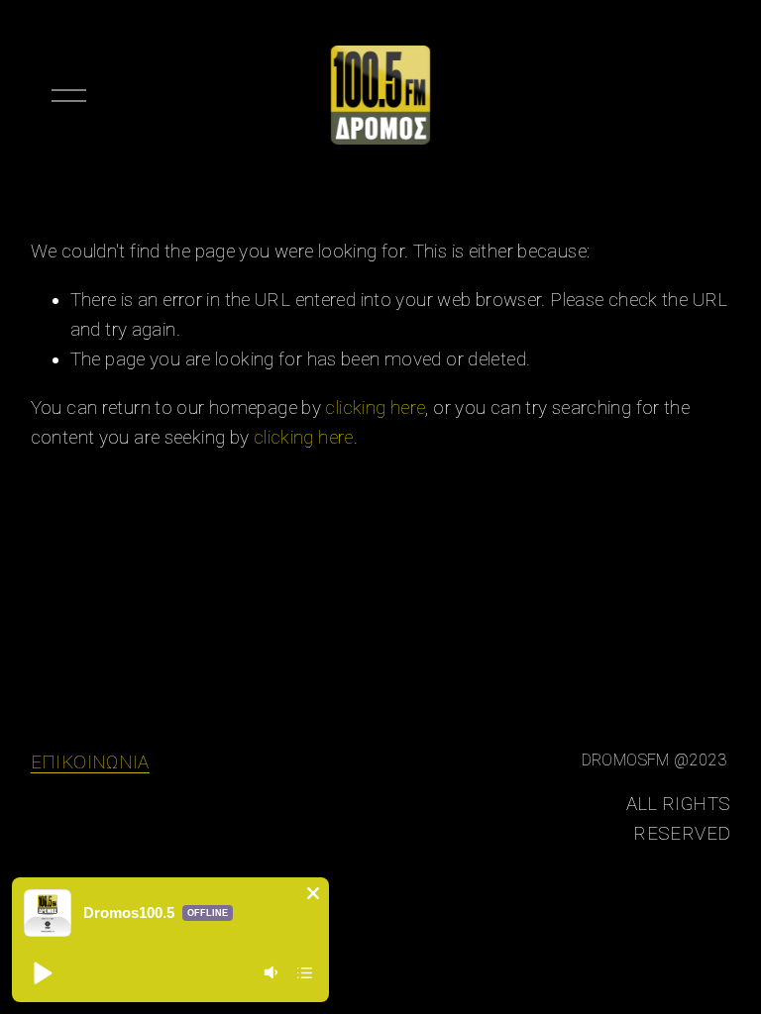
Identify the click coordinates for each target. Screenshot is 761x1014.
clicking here (375, 408)
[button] (313, 893)
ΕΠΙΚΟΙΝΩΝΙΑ (90, 762)
